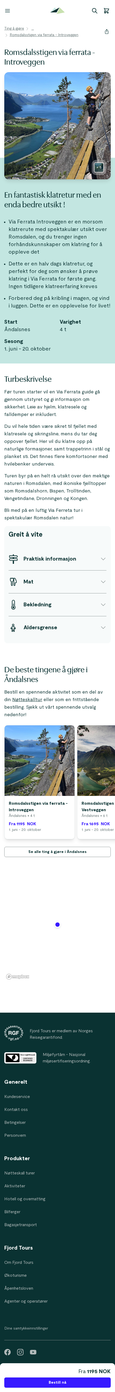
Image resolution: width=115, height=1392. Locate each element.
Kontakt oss (16, 1109)
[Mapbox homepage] (17, 977)
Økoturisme (15, 1275)
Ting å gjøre (14, 28)
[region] (57, 927)
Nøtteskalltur (27, 699)
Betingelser (15, 1122)
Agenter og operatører (26, 1301)
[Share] (107, 31)
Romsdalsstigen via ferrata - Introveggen (44, 35)
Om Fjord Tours (18, 1262)
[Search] (94, 11)
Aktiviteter (14, 1186)
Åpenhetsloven (18, 1288)
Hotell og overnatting (24, 1199)
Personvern (15, 1135)
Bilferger (12, 1212)
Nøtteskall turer (19, 1173)
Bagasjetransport (20, 1225)
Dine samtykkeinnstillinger (26, 1328)
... (33, 28)
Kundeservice (17, 1096)
